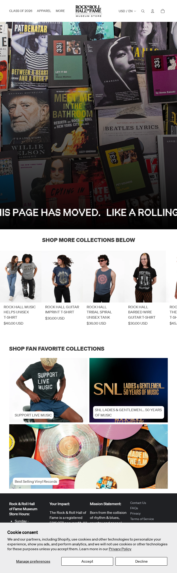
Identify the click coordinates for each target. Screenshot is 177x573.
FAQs (134, 508)
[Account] (153, 11)
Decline (141, 561)
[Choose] (34, 295)
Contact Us (138, 503)
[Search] (143, 11)
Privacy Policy (120, 549)
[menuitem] (60, 11)
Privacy (135, 513)
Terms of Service (142, 519)
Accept (87, 561)
